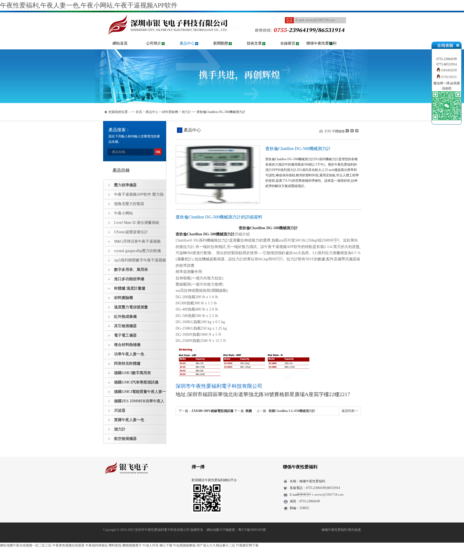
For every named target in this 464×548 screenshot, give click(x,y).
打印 (328, 131)
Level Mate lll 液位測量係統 (136, 223)
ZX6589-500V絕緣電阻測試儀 (212, 411)
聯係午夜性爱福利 (321, 43)
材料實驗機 (170, 112)
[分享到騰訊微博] (131, 489)
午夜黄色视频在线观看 (68, 545)
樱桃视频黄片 (132, 545)
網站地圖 (212, 530)
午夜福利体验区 (96, 545)
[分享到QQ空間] (114, 489)
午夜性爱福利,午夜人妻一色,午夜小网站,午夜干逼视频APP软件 (88, 5)
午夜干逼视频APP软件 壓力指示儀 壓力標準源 (133, 195)
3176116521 (449, 77)
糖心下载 (166, 545)
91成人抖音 (151, 545)
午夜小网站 (123, 213)
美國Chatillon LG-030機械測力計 (292, 411)
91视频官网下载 (247, 545)
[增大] (356, 130)
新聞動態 (220, 43)
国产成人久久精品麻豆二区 (216, 545)
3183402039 (449, 70)
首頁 (139, 112)
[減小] (347, 130)
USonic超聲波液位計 (131, 232)
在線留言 (287, 43)
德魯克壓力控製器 (129, 204)
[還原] (351, 130)
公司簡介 (153, 43)
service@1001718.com (320, 20)
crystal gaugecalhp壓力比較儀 (137, 251)
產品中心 (187, 43)
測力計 (186, 112)
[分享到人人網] (139, 489)
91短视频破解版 (184, 545)
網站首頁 (120, 43)
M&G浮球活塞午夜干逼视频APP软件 (132, 242)
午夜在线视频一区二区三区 (32, 545)
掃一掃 (198, 467)
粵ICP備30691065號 (252, 530)
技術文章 (254, 43)
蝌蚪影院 (115, 545)
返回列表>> (350, 411)
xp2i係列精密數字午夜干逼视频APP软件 (134, 261)
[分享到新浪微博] (123, 489)
